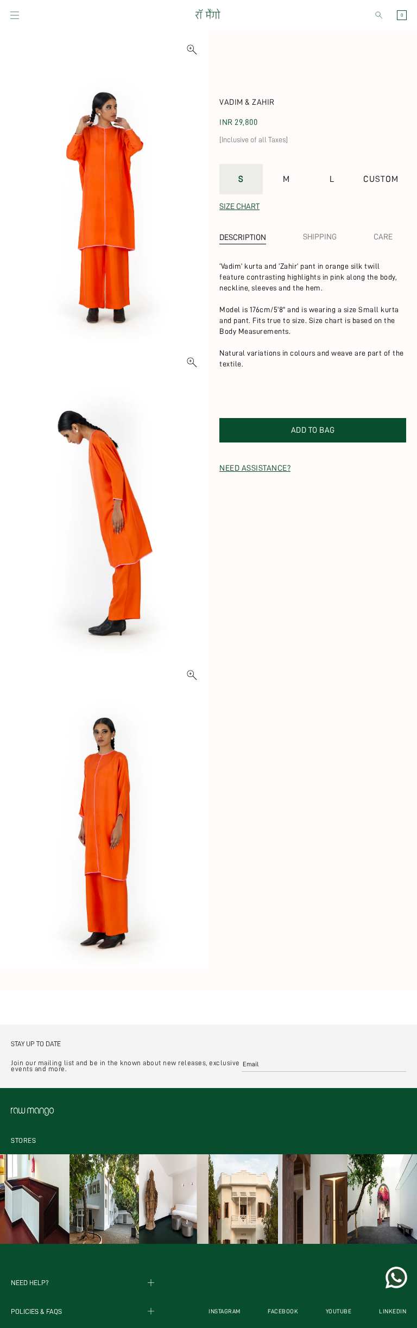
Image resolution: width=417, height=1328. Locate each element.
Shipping (320, 237)
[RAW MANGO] (207, 15)
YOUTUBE (339, 1311)
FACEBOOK (283, 1311)
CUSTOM (381, 179)
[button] (15, 15)
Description (242, 237)
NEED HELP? (30, 1282)
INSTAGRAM (224, 1311)
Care (383, 237)
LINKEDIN (392, 1311)
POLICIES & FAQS (36, 1311)
